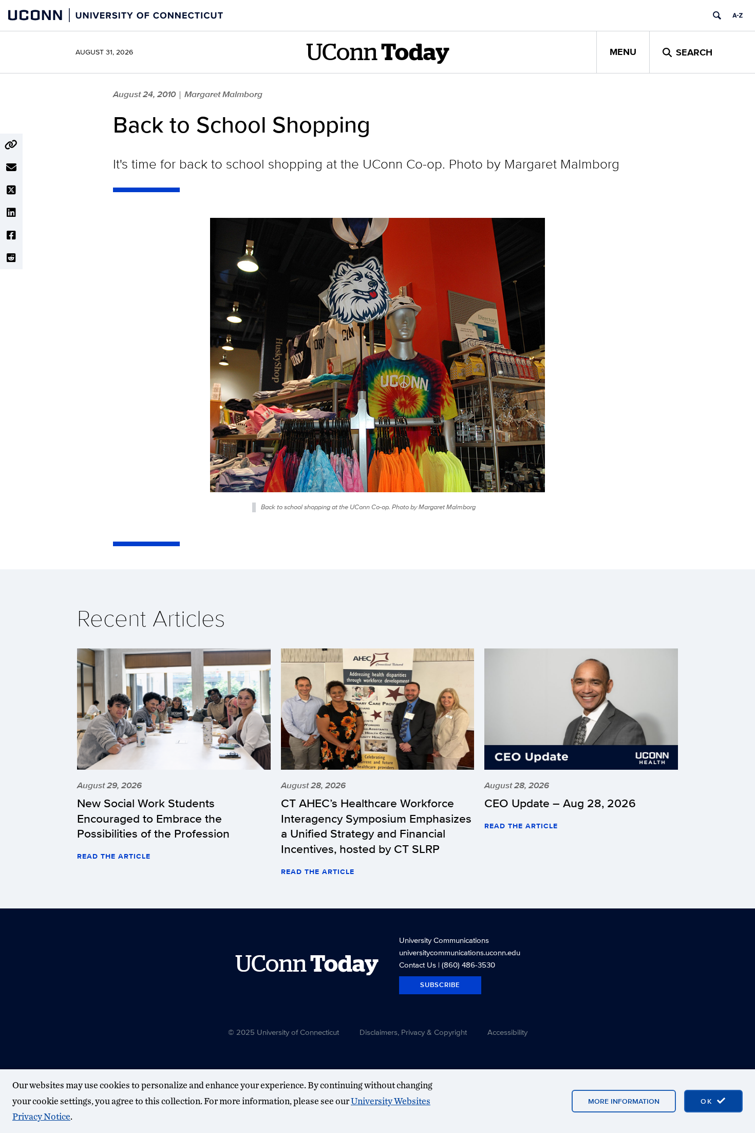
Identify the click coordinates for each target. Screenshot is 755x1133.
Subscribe (440, 985)
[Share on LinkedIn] (11, 212)
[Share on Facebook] (11, 235)
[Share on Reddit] (11, 258)
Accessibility (507, 1032)
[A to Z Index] (737, 15)
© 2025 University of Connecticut (283, 1032)
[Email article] (11, 167)
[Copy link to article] (11, 145)
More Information (623, 1101)
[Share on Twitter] (11, 190)
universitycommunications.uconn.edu (459, 952)
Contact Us (417, 964)
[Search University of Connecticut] (717, 15)
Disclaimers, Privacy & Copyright (413, 1032)
